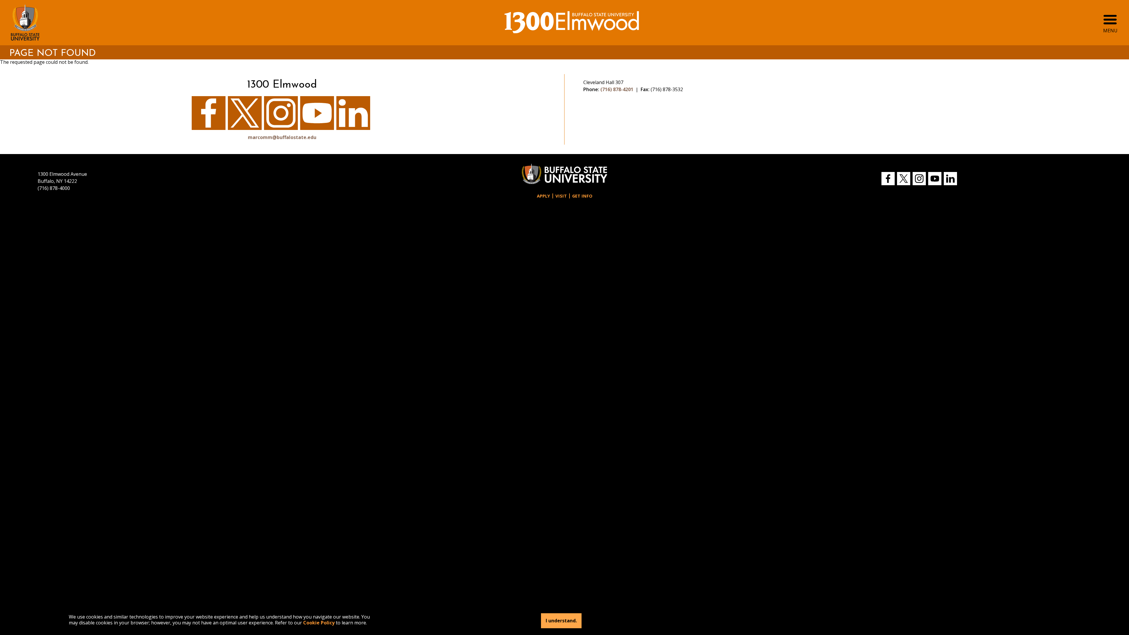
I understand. (561, 621)
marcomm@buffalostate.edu (282, 137)
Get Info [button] (582, 195)
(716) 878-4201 (616, 89)
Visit (561, 195)
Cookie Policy (319, 622)
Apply (543, 195)
